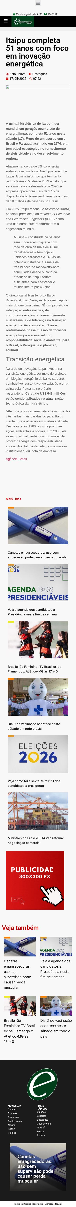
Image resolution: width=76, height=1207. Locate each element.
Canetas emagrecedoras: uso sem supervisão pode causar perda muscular (35, 1169)
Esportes (12, 1113)
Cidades (12, 1109)
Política (12, 1133)
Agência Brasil (16, 459)
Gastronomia (15, 1121)
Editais (11, 1129)
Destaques (39, 74)
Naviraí (12, 1125)
